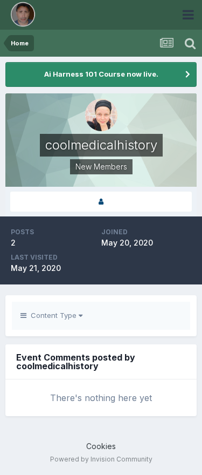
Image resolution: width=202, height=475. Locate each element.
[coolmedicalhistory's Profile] (101, 201)
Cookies (101, 446)
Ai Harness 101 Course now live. (101, 74)
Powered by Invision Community (101, 459)
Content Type (52, 315)
